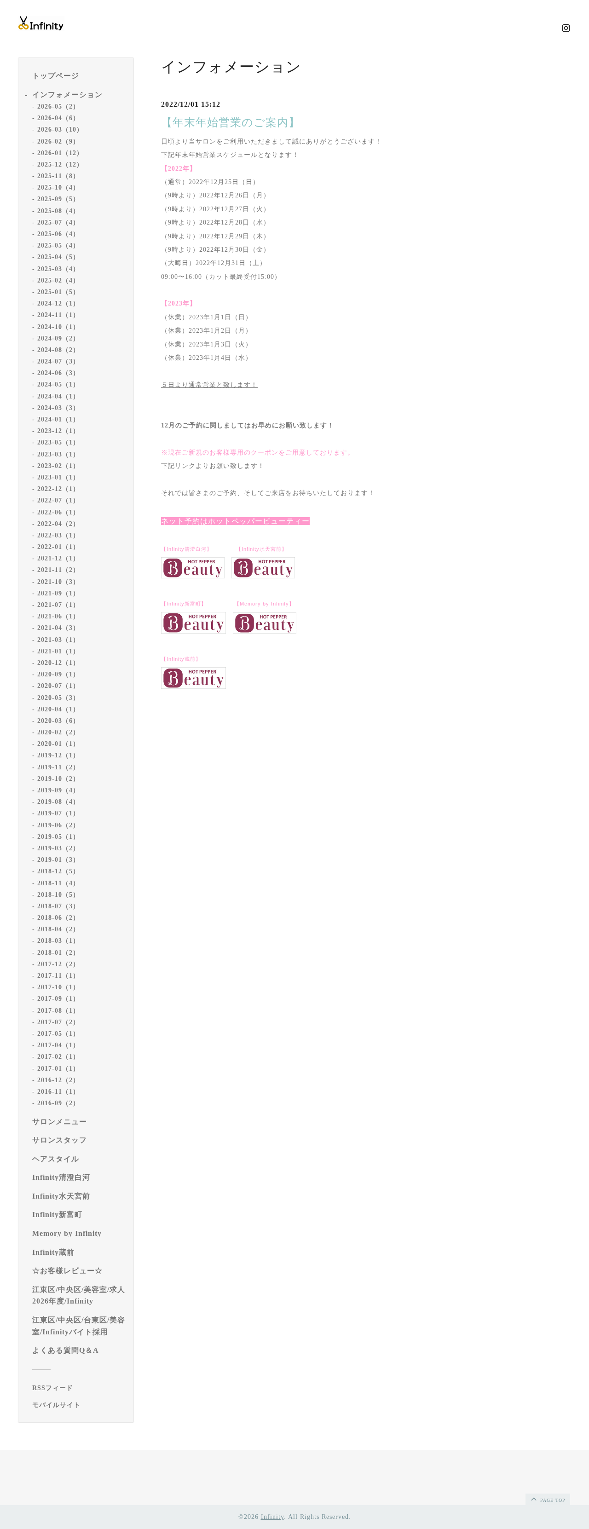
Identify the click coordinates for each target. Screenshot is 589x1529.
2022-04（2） (58, 523)
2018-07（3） (58, 906)
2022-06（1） (58, 512)
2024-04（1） (58, 396)
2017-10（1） (58, 987)
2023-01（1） (58, 477)
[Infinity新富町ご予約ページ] (193, 631)
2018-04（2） (58, 929)
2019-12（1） (58, 755)
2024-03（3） (58, 407)
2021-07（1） (58, 604)
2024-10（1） (58, 326)
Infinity (272, 1516)
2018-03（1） (58, 940)
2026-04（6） (58, 118)
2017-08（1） (58, 1010)
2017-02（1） (58, 1056)
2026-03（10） (60, 129)
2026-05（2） (58, 106)
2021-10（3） (58, 581)
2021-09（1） (58, 593)
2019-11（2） (58, 767)
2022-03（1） (58, 535)
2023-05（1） (58, 442)
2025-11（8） (58, 176)
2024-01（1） (58, 419)
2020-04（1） (58, 709)
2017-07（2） (58, 1022)
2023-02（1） (58, 465)
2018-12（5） (58, 871)
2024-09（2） (58, 338)
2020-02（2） (58, 732)
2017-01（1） (58, 1068)
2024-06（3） (58, 372)
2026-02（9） (58, 141)
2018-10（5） (58, 894)
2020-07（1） (58, 685)
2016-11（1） (58, 1091)
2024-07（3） (58, 361)
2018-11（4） (58, 883)
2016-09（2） (58, 1103)
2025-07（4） (58, 222)
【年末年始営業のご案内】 (230, 122)
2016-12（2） (58, 1080)
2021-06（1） (58, 616)
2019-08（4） (58, 801)
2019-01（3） (58, 859)
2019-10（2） (58, 778)
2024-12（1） (58, 303)
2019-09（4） (58, 790)
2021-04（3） (58, 627)
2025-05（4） (58, 245)
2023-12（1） (58, 430)
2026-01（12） (60, 153)
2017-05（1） (58, 1033)
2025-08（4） (58, 211)
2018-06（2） (58, 917)
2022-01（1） (58, 546)
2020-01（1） (58, 743)
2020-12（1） (58, 662)
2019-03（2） (58, 848)
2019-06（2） (58, 825)
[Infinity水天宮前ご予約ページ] (263, 576)
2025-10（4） (58, 187)
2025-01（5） (58, 291)
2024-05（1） (58, 384)
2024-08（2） (58, 349)
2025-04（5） (58, 257)
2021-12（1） (58, 558)
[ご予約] (264, 631)
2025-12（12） (60, 164)
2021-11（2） (58, 569)
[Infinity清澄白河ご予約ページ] (193, 576)
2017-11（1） (58, 975)
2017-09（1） (58, 998)
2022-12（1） (58, 488)
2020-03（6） (58, 720)
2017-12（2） (58, 964)
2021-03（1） (58, 639)
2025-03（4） (58, 268)
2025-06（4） (58, 234)
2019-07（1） (58, 813)
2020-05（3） (58, 697)
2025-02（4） (58, 280)
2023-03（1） (58, 454)
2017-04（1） (58, 1045)
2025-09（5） (58, 199)
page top (552, 1500)
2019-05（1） (58, 836)
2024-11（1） (58, 315)
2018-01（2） (58, 952)
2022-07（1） (58, 500)
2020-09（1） (58, 674)
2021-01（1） (58, 651)
